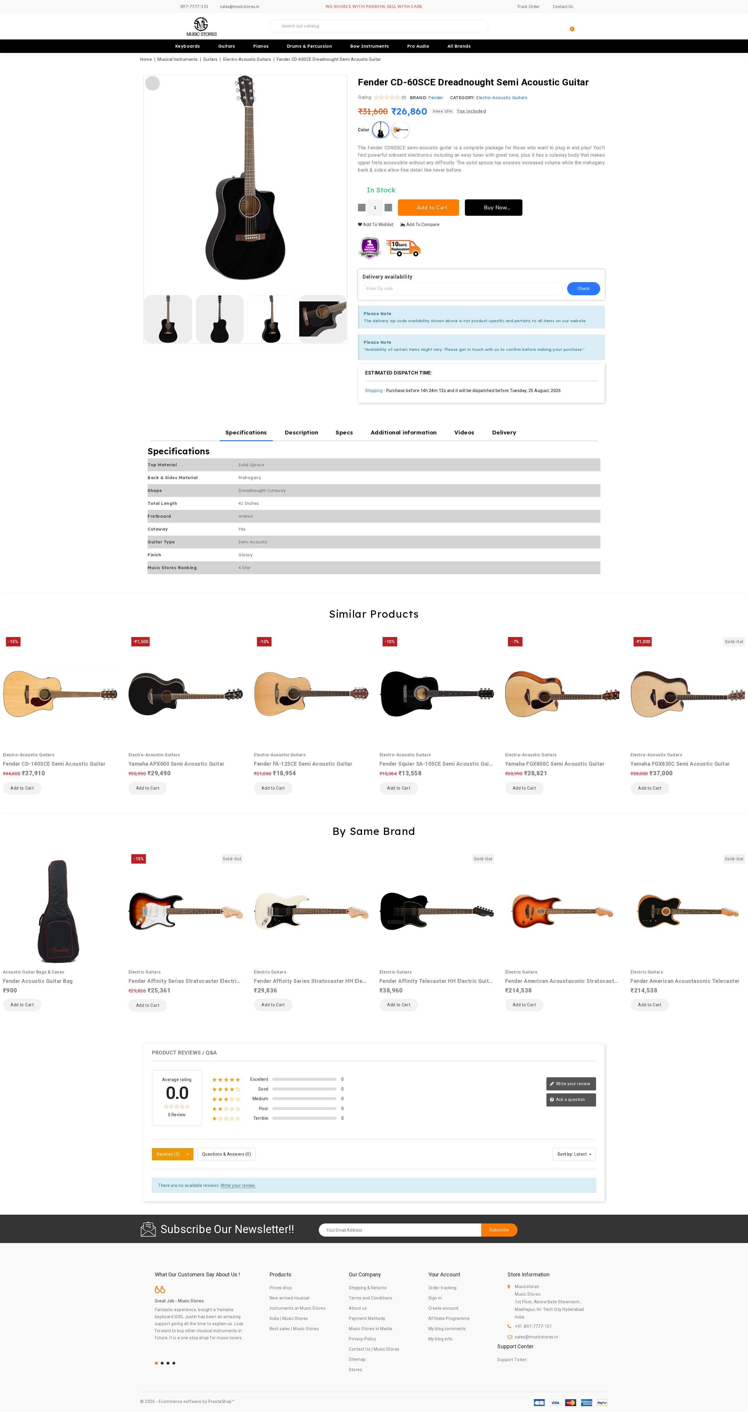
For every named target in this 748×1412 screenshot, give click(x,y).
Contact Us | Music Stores (374, 1349)
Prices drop (281, 1287)
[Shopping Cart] (569, 26)
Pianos (261, 46)
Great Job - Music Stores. (180, 1301)
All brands (459, 46)
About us (358, 1308)
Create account (443, 1308)
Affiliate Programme (449, 1318)
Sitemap (357, 1359)
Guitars (226, 46)
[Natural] (400, 129)
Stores (355, 1369)
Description (301, 432)
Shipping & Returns (368, 1287)
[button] (151, 178)
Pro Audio (418, 46)
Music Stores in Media (370, 1328)
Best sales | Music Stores (294, 1328)
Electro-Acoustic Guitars (501, 97)
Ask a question (570, 1099)
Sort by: (565, 1154)
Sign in (435, 1298)
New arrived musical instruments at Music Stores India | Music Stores (298, 1308)
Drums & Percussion (309, 46)
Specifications (246, 432)
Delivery (504, 432)
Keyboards (187, 46)
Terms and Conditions (370, 1298)
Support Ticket (512, 1359)
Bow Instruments (369, 46)
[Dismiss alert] (598, 312)
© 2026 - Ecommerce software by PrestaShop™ (187, 1401)
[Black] (380, 129)
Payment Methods (367, 1318)
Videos (464, 432)
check (584, 288)
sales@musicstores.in (536, 1337)
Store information (528, 1275)
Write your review (572, 1083)
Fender (435, 97)
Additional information (404, 432)
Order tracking (442, 1287)
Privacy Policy (362, 1339)
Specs (344, 432)
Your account (444, 1275)
